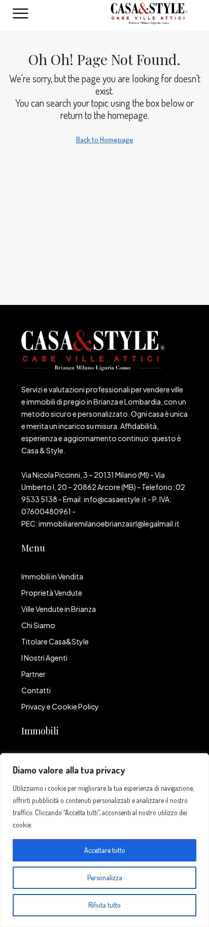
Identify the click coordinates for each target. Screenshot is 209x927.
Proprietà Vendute (51, 592)
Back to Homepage (104, 139)
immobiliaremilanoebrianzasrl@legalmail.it (109, 523)
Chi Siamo (38, 625)
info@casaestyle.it (115, 499)
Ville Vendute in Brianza (58, 608)
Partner (33, 673)
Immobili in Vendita (52, 576)
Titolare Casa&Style (55, 641)
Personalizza (104, 877)
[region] (104, 840)
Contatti (36, 690)
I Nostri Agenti (44, 657)
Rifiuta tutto (104, 905)
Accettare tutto (104, 850)
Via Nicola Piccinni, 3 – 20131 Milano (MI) (85, 474)
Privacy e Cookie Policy (60, 706)
